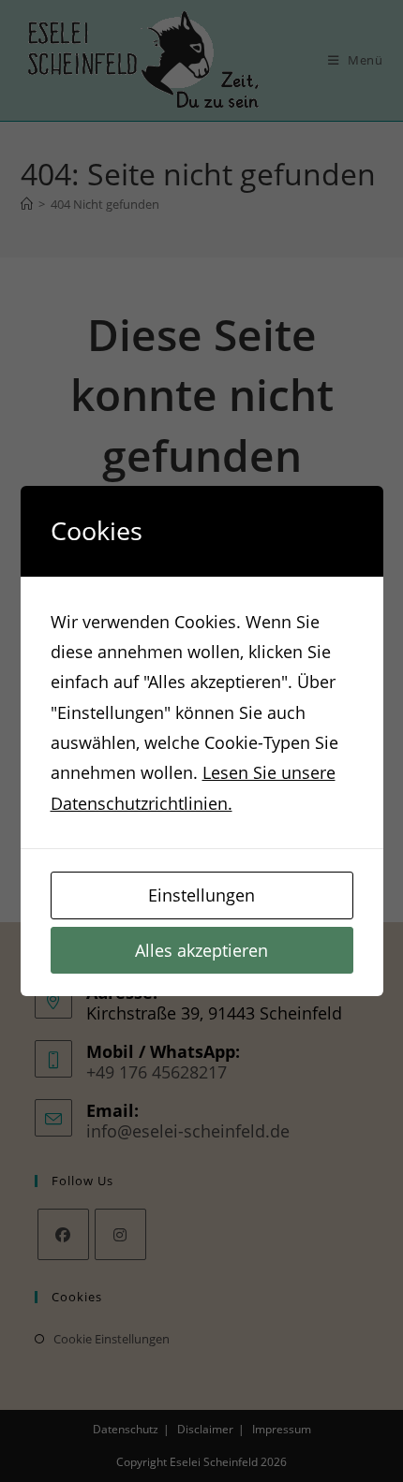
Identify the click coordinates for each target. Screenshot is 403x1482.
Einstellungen (201, 895)
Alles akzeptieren (201, 950)
